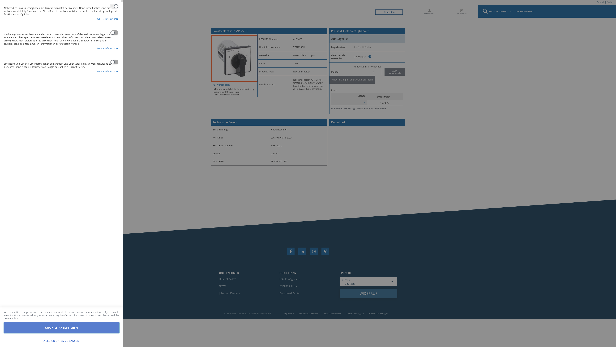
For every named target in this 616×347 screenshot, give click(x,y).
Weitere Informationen (107, 19)
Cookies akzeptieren (61, 327)
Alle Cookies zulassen (61, 341)
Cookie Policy (11, 318)
